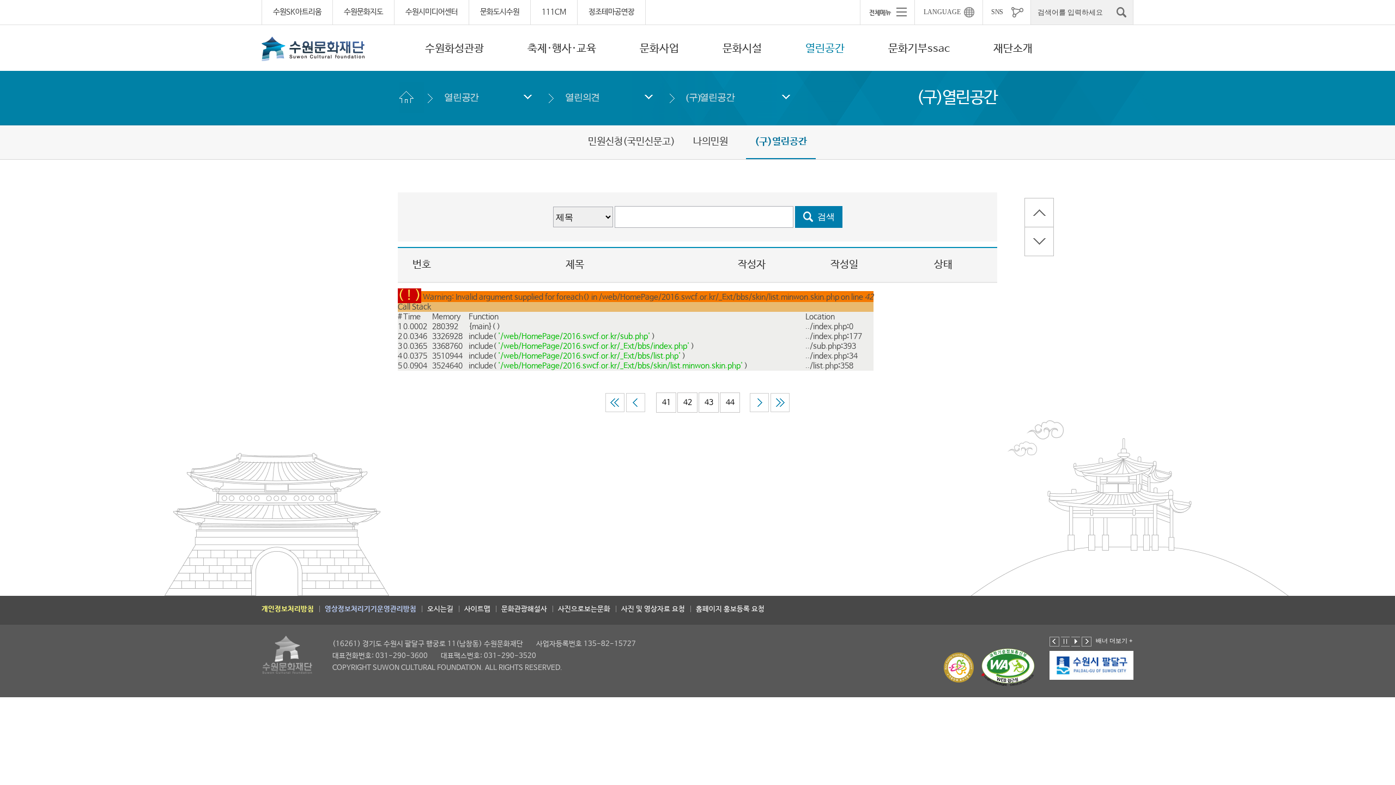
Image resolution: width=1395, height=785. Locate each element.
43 (709, 402)
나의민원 (710, 141)
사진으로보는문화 (584, 609)
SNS (997, 12)
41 (666, 402)
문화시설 (742, 49)
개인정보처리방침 (288, 609)
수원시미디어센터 (431, 12)
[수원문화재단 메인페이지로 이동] (313, 48)
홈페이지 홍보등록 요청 (730, 609)
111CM (554, 12)
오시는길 (440, 609)
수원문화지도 (363, 12)
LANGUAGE (942, 12)
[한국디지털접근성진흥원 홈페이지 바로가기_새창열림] (1008, 667)
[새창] (1092, 665)
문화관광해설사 (524, 609)
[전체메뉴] (887, 12)
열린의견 (582, 97)
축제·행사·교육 (561, 49)
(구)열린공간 (710, 97)
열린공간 (825, 49)
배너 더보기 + (1114, 640)
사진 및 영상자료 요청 (653, 609)
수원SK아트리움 (297, 12)
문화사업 (659, 49)
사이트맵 (477, 609)
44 (730, 402)
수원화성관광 (454, 49)
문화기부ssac (919, 49)
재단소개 (1013, 49)
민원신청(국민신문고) (631, 141)
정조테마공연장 (611, 12)
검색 (826, 216)
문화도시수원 (499, 12)
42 (687, 402)
